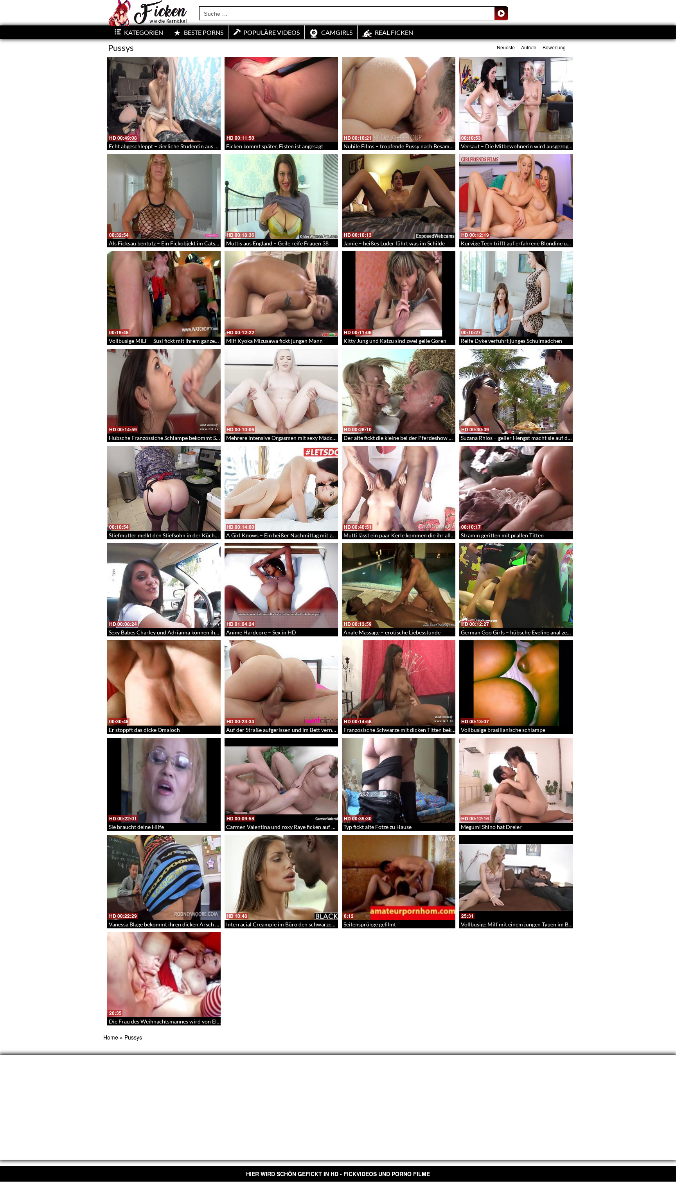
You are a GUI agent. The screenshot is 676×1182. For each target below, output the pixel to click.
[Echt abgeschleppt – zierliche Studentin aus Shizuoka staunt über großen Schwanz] (164, 99)
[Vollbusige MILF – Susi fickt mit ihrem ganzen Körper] (164, 294)
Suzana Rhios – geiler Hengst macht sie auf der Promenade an (535, 437)
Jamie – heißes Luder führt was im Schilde (394, 243)
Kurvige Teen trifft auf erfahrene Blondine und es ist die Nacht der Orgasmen (554, 243)
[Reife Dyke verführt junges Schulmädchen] (516, 294)
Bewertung (554, 47)
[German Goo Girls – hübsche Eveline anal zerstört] (516, 586)
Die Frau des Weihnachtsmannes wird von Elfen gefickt (175, 1021)
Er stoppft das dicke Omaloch (144, 729)
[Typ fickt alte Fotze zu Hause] (398, 780)
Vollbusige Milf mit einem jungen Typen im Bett (518, 924)
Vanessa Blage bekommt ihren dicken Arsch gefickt (170, 924)
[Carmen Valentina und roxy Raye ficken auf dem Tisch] (281, 780)
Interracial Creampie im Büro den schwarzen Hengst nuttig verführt (308, 924)
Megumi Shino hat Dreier (491, 826)
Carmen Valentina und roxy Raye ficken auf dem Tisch (291, 826)
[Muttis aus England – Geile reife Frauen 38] (281, 197)
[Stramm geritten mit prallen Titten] (516, 488)
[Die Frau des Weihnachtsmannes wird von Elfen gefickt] (164, 975)
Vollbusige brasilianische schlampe (503, 729)
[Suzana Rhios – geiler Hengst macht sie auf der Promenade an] (516, 391)
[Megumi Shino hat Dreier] (516, 780)
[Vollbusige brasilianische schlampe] (516, 683)
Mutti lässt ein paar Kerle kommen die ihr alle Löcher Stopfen (417, 535)
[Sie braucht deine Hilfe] (164, 780)
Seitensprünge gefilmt (369, 924)
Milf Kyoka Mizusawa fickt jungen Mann (274, 340)
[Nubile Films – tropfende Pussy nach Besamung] (398, 99)
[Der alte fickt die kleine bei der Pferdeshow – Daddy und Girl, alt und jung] (398, 391)
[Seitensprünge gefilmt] (398, 877)
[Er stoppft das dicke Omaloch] (164, 683)
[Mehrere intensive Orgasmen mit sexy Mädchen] (281, 391)
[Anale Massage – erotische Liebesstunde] (398, 586)
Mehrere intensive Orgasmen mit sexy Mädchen (284, 437)
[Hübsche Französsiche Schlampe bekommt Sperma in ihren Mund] (164, 391)
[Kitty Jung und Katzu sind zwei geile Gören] (398, 294)
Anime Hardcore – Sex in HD (261, 632)
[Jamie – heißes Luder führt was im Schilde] (398, 197)
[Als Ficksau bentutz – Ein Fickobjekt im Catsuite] (164, 197)
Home (110, 1037)
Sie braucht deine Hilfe (136, 826)
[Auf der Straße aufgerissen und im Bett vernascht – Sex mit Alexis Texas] (281, 683)
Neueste (506, 47)
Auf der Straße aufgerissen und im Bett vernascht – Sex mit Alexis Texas (312, 729)
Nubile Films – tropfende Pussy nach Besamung (400, 146)
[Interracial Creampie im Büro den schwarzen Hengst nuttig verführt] (281, 877)
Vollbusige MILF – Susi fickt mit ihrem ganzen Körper (173, 340)
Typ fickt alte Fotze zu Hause (377, 826)
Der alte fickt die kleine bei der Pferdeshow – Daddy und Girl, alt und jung (432, 437)
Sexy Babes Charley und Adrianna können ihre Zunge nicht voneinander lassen (203, 632)
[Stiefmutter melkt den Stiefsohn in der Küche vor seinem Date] (164, 488)
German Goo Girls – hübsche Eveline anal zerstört (521, 632)
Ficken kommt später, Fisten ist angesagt (274, 146)
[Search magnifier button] (501, 13)
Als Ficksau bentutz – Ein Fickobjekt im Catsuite (167, 243)
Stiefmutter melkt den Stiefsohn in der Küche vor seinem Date (183, 535)
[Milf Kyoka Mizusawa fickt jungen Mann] (281, 294)
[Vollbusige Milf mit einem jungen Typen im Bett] (516, 877)
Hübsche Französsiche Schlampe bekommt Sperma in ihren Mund (188, 437)
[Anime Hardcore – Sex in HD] (281, 586)
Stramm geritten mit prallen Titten (502, 535)
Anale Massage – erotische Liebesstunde (391, 632)
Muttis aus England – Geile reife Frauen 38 (277, 243)
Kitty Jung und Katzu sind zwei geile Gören (394, 340)
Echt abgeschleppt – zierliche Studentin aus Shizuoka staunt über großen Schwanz (207, 146)
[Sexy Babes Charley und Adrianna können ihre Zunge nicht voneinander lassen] (164, 586)
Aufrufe (528, 47)
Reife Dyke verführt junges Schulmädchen (511, 340)
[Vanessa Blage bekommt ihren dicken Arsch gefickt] (164, 877)
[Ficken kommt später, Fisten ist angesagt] (281, 99)
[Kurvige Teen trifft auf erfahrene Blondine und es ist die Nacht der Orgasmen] (516, 197)
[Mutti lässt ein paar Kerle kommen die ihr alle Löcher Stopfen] (398, 488)
